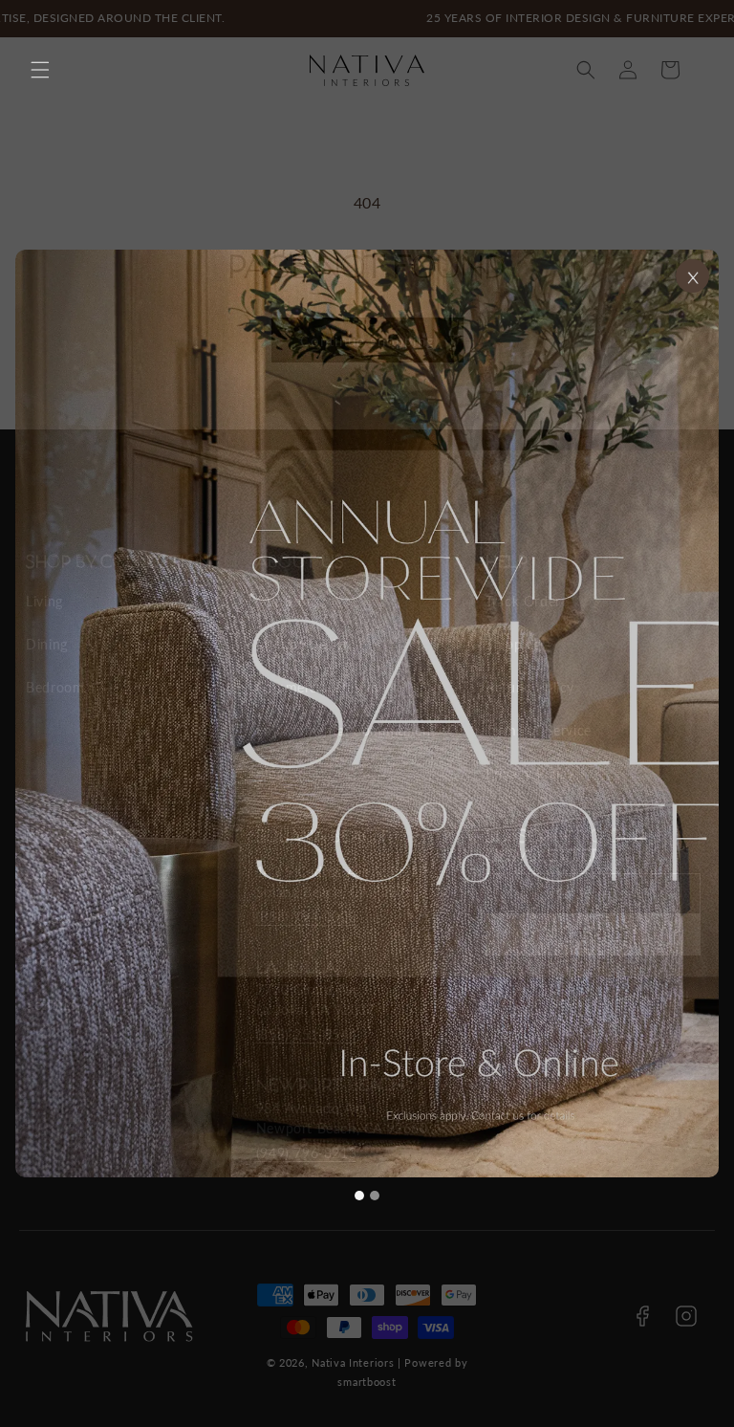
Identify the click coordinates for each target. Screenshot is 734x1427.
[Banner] (367, 713)
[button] (40, 70)
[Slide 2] (374, 1195)
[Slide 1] (359, 1195)
